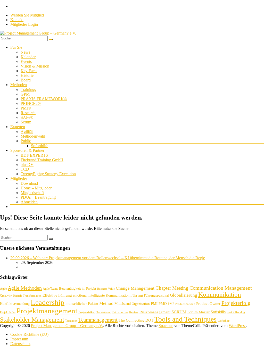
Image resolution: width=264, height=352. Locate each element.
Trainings (28, 89)
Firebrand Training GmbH (42, 160)
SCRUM (178, 311)
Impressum (19, 339)
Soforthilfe (39, 146)
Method (106, 303)
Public (26, 141)
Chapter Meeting (171, 288)
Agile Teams (50, 288)
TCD (25, 169)
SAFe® (27, 117)
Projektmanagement (46, 311)
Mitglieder (18, 178)
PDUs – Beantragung (38, 197)
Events (26, 61)
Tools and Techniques (185, 319)
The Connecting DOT (136, 320)
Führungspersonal (156, 295)
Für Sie (16, 47)
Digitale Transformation (27, 295)
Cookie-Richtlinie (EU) (29, 334)
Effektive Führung (57, 295)
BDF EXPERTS (34, 155)
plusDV (27, 164)
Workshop (224, 320)
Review (133, 312)
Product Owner (208, 303)
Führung (136, 295)
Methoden (18, 84)
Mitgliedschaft (32, 192)
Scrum (26, 122)
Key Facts (29, 71)
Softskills (218, 311)
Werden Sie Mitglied (27, 15)
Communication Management (220, 288)
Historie (27, 75)
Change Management (135, 288)
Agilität (27, 131)
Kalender (28, 57)
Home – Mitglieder (36, 188)
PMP (171, 304)
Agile (3, 288)
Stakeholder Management (32, 319)
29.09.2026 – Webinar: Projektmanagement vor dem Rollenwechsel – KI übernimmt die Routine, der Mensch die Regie (107, 258)
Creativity (6, 295)
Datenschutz (20, 343)
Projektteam (103, 312)
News (25, 52)
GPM (25, 94)
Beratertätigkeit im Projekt (77, 288)
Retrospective (120, 312)
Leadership (47, 302)
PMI (154, 303)
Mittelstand (122, 304)
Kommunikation (219, 294)
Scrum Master (198, 312)
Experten (17, 126)
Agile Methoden (25, 288)
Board (26, 80)
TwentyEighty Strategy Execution (48, 174)
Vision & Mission (35, 66)
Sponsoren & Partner (27, 150)
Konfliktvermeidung (15, 304)
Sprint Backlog (236, 312)
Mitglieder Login (24, 24)
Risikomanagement (154, 312)
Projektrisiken (86, 312)
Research (28, 113)
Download (29, 183)
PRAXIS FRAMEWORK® (44, 99)
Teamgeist (71, 320)
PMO (163, 303)
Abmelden (29, 202)
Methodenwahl (33, 136)
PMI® (26, 108)
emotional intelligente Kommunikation (101, 295)
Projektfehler (7, 312)
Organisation (141, 304)
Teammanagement (98, 320)
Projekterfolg (236, 303)
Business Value (106, 288)
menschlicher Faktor (81, 303)
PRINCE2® (31, 103)
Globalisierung (183, 295)
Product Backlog (185, 304)
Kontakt (16, 20)
